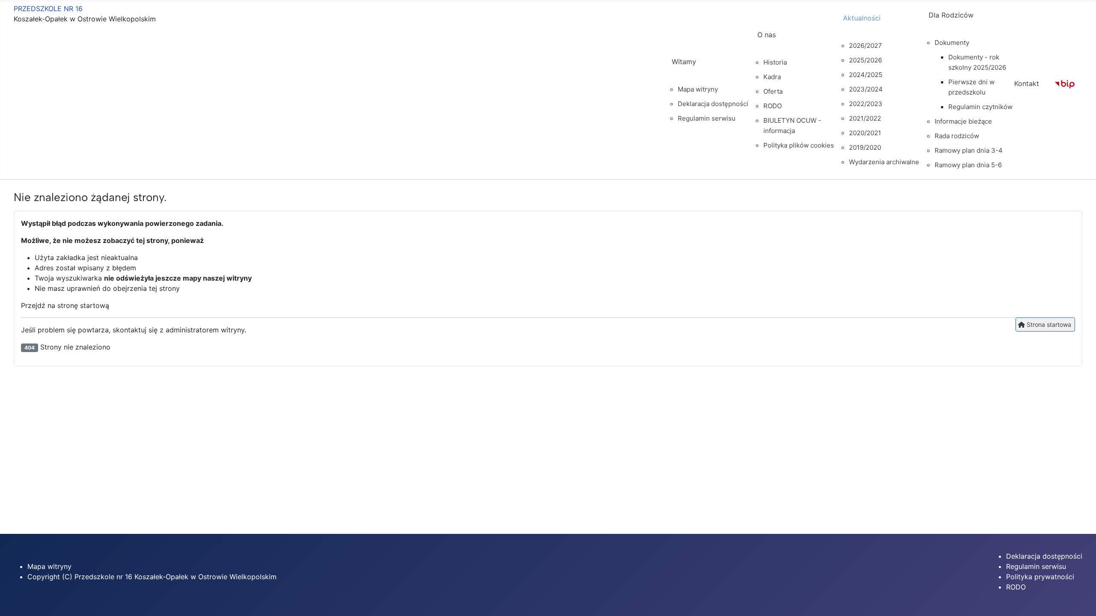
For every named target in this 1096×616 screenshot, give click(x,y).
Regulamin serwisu (1036, 566)
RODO (1016, 587)
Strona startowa (1048, 324)
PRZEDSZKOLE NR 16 (48, 8)
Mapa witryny (49, 566)
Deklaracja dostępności (1044, 556)
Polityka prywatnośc (1039, 576)
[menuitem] (707, 69)
